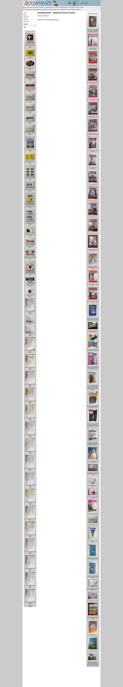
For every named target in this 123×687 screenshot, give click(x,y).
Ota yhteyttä (26, 21)
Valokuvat (72, 7)
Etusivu (25, 12)
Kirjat (24, 7)
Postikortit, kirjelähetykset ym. (51, 9)
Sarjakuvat (30, 7)
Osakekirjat (63, 9)
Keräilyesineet (64, 7)
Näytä (30, 47)
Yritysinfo (26, 19)
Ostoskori (26, 18)
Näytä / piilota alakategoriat (43, 15)
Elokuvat (74, 9)
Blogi (25, 14)
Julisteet (56, 7)
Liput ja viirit (79, 7)
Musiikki (41, 7)
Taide (69, 9)
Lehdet (36, 7)
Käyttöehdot (26, 16)
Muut (79, 9)
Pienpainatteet (49, 7)
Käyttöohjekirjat (27, 9)
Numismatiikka (37, 9)
